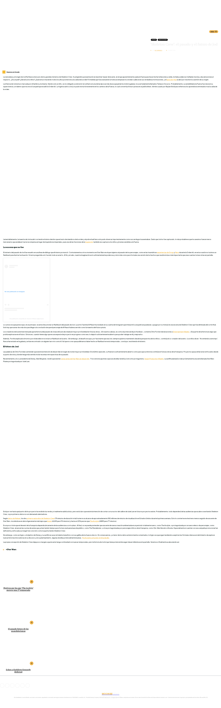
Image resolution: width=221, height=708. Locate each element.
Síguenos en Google (13, 72)
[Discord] (2, 685)
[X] (22, 685)
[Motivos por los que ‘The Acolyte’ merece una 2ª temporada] (18, 569)
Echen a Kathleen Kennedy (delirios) (18, 671)
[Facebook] (7, 685)
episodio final (172, 80)
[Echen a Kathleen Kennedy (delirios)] (18, 650)
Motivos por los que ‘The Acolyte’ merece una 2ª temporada (18, 589)
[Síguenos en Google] (3, 72)
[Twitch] (17, 685)
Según (154, 359)
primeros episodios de (40, 518)
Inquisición (89, 242)
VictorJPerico (158, 50)
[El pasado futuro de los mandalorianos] (18, 609)
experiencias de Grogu (165, 252)
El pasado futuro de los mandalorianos (18, 630)
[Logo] (113, 23)
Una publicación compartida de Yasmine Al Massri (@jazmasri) (26, 318)
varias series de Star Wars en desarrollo (75, 359)
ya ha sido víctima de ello (95, 538)
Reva (177, 252)
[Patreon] (12, 685)
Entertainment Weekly (181, 332)
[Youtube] (27, 685)
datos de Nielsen (14, 518)
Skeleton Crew (162, 39)
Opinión (154, 39)
